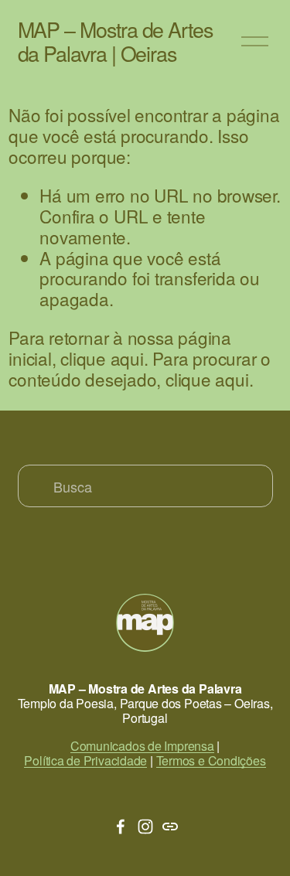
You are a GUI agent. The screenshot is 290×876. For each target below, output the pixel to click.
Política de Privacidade (85, 760)
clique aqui (102, 358)
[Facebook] (120, 826)
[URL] (170, 826)
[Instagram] (145, 826)
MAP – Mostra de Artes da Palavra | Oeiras (115, 41)
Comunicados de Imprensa (142, 745)
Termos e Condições (211, 760)
